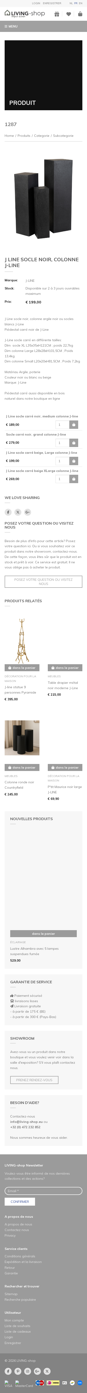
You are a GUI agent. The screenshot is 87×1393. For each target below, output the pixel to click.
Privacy (10, 1235)
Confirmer (20, 1202)
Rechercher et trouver (22, 1286)
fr (75, 3)
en (80, 3)
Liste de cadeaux (18, 1331)
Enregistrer (52, 3)
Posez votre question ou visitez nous (43, 582)
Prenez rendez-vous (34, 1080)
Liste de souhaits (17, 1326)
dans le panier (43, 934)
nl (71, 3)
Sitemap (11, 1294)
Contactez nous (17, 1230)
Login (36, 3)
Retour (10, 1268)
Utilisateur (13, 1312)
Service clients (16, 1249)
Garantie (11, 1273)
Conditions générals (20, 1256)
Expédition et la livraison (23, 1262)
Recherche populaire (20, 1299)
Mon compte (14, 1320)
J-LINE (30, 281)
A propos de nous (19, 1216)
